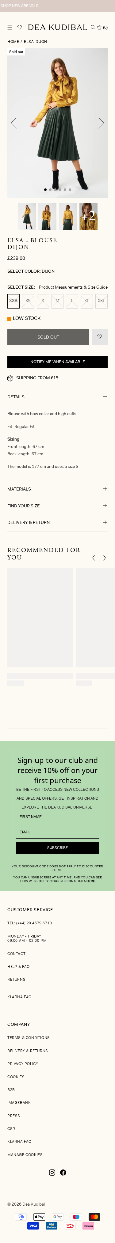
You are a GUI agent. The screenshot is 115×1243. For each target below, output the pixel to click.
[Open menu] (9, 27)
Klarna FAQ (19, 997)
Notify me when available (57, 362)
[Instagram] (52, 1175)
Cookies (16, 1077)
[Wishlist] (19, 27)
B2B (11, 1090)
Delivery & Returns (27, 1051)
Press (13, 1116)
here (90, 881)
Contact (16, 954)
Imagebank (19, 1103)
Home (13, 42)
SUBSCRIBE (57, 848)
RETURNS (16, 980)
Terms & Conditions (28, 1038)
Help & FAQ (18, 967)
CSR (11, 1129)
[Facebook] (63, 1175)
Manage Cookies (25, 1155)
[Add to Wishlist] (100, 337)
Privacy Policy (22, 1064)
